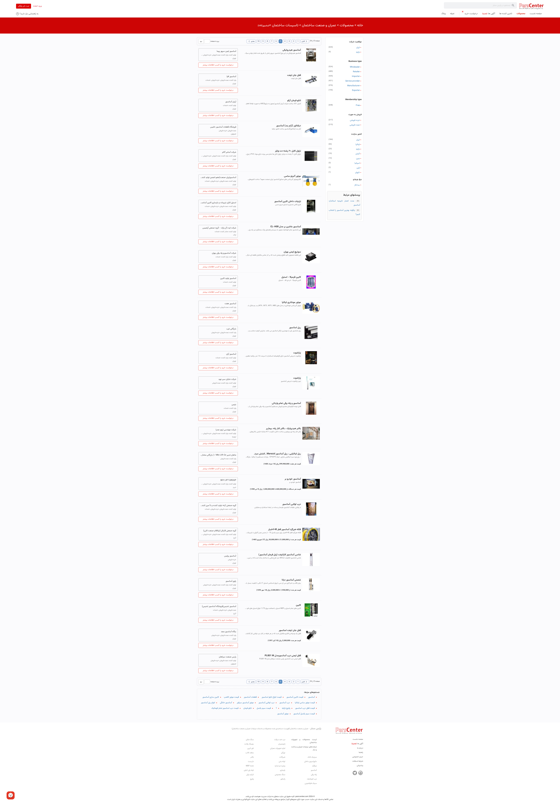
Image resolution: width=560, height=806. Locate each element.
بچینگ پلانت (249, 744)
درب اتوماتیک (312, 779)
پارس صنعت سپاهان (227, 657)
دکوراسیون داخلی (310, 761)
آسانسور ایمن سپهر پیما (226, 51)
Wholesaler (355, 67)
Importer (356, 76)
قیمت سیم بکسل (264, 708)
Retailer (356, 71)
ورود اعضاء (37, 6)
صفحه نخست (358, 739)
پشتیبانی (360, 765)
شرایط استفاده (357, 761)
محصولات (347, 25)
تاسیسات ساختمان (285, 25)
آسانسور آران (231, 354)
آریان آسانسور (230, 101)
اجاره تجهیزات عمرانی (277, 748)
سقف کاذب (249, 752)
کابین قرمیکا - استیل (291, 277)
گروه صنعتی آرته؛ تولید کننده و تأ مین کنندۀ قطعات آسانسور (218, 505)
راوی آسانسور (231, 581)
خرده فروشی (355, 120)
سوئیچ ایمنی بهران (292, 252)
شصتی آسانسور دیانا (291, 580)
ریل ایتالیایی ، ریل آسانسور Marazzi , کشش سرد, (277, 454)
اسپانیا (357, 163)
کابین (298, 605)
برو (201, 41)
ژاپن (358, 167)
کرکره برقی (250, 774)
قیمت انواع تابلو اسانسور (271, 697)
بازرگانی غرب (231, 329)
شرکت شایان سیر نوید (227, 379)
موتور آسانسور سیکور (245, 702)
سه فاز (357, 185)
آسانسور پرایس (230, 556)
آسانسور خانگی (226, 702)
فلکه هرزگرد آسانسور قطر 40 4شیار (284, 529)
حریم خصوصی (357, 756)
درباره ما (360, 748)
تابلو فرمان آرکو (294, 100)
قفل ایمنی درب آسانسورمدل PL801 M (283, 656)
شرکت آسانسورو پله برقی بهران (224, 253)
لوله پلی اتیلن (249, 770)
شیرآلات (282, 757)
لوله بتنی (282, 761)
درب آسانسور (284, 702)
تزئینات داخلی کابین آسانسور (287, 201)
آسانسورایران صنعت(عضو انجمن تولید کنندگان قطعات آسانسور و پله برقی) (218, 177)
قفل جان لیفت (294, 75)
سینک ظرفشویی (311, 783)
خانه (360, 25)
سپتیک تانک (312, 757)
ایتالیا (358, 144)
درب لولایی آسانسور (291, 504)
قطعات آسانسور (250, 697)
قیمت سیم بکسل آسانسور (304, 713)
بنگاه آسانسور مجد (228, 631)
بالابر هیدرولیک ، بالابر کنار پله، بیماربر (283, 428)
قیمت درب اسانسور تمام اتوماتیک (224, 708)
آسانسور (311, 697)
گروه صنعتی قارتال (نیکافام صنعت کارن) (219, 530)
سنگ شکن (250, 739)
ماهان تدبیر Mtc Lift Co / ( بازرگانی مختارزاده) (218, 455)
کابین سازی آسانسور (210, 697)
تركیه (358, 149)
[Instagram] (360, 773)
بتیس (234, 404)
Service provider (352, 81)
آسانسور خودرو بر (293, 479)
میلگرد (314, 765)
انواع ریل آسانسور (208, 702)
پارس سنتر (276, 729)
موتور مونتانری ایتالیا (291, 302)
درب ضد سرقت (279, 739)
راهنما (361, 752)
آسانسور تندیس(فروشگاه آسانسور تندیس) (219, 606)
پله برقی (314, 774)
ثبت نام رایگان (23, 6)
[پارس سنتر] (531, 6)
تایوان (357, 172)
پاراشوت (297, 353)
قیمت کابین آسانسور (294, 697)
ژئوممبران (281, 744)
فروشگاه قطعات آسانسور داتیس (223, 127)
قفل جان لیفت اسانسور (290, 630)
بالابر (252, 757)
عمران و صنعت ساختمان (319, 25)
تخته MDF (250, 765)
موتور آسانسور (282, 713)
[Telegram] (355, 773)
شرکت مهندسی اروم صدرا (226, 429)
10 (258, 41)
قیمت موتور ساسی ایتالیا (305, 702)
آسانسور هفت (230, 303)
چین (358, 158)
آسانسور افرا (231, 76)
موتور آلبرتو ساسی (292, 176)
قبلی (305, 41)
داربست (251, 761)
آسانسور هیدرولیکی (291, 50)
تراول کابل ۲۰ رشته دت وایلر (288, 151)
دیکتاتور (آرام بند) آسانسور (288, 126)
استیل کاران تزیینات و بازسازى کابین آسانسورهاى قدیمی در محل (218, 202)
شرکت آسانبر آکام (229, 152)
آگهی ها (357, 743)
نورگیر (283, 752)
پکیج (252, 779)
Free (358, 105)
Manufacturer (353, 85)
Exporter (356, 90)
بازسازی (282, 770)
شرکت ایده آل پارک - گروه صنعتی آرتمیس (219, 228)
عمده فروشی (355, 125)
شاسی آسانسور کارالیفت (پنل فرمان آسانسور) (279, 555)
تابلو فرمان (247, 708)
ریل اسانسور (295, 327)
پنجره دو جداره (280, 765)
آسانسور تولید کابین (228, 278)
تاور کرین (250, 748)
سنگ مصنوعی (280, 774)
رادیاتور (282, 779)
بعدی (251, 41)
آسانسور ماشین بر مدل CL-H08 (285, 227)
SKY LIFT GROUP (228, 480)
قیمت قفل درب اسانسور (305, 708)
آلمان (358, 153)
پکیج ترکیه (286, 708)
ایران (358, 47)
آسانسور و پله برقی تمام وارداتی (286, 403)
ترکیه (358, 52)
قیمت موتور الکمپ (231, 697)
